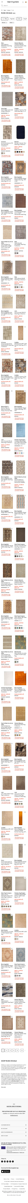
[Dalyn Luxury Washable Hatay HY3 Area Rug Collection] (7, 884)
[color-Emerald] (6, 906)
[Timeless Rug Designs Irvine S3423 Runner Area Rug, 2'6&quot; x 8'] (7, 1023)
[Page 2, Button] (25, 1050)
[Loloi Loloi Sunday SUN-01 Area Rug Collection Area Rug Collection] (20, 783)
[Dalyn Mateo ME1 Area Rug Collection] (20, 607)
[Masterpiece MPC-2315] (20, 921)
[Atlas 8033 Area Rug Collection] (20, 714)
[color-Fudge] (15, 556)
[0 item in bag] (26, 2)
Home (8, 10)
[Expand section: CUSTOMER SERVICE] (14, 1125)
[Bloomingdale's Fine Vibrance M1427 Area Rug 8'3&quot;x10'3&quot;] (20, 678)
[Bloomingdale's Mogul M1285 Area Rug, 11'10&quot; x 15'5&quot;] (20, 167)
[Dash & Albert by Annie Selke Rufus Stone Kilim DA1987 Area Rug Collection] (20, 467)
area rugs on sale (15, 1080)
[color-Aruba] (17, 628)
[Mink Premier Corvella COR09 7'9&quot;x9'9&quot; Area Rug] (20, 642)
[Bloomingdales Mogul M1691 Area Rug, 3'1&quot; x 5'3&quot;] (7, 750)
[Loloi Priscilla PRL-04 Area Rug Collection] (7, 430)
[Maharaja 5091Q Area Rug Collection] (20, 1023)
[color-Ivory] (21, 556)
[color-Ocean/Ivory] (17, 804)
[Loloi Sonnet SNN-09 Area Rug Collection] (20, 301)
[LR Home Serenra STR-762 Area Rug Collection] (7, 132)
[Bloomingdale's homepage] (2, 10)
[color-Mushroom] (15, 287)
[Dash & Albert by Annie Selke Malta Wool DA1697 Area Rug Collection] (7, 642)
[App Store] (5, 1171)
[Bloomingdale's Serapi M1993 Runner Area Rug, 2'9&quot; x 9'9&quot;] (20, 851)
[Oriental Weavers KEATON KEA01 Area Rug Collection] (20, 571)
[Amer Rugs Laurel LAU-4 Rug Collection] (7, 99)
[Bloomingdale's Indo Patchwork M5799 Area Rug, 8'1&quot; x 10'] (7, 167)
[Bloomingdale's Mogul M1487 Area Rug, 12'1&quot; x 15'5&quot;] (7, 268)
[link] (7, 49)
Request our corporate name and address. (15, 1192)
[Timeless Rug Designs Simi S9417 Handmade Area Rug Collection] (20, 430)
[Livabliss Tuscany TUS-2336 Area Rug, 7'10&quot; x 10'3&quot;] (20, 366)
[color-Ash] (17, 556)
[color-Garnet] (8, 906)
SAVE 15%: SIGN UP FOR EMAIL (14, 1106)
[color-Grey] (17, 662)
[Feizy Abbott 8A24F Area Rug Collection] (20, 268)
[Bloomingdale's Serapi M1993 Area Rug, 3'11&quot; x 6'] (7, 535)
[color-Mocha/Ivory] (15, 804)
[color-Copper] (21, 152)
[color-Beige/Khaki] (2, 836)
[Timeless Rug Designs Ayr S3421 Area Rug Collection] (7, 678)
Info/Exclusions (14, 1115)
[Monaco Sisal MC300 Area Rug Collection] (20, 535)
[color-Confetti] (19, 628)
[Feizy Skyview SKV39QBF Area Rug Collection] (20, 232)
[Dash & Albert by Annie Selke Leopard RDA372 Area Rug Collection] (7, 571)
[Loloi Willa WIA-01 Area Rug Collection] (7, 783)
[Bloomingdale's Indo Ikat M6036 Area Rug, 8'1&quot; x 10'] (7, 467)
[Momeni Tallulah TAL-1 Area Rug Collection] (20, 132)
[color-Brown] (2, 153)
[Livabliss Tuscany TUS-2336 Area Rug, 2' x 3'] (20, 99)
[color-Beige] (24, 152)
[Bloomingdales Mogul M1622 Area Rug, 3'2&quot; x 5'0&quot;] (7, 607)
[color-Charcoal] (17, 287)
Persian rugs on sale (16, 1079)
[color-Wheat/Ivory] (19, 804)
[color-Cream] (4, 153)
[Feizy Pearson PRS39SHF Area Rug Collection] (7, 33)
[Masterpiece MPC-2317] (7, 818)
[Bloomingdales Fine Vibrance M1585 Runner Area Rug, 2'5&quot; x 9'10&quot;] (20, 818)
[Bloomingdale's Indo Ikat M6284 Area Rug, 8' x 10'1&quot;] (7, 301)
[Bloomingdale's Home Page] (13, 2)
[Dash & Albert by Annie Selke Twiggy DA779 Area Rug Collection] (7, 232)
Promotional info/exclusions (13, 1152)
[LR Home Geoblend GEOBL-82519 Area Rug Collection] (7, 333)
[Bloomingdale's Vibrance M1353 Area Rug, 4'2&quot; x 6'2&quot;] (7, 66)
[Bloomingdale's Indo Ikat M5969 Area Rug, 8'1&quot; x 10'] (20, 750)
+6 (23, 287)
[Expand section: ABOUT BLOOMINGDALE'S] (14, 1132)
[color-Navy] (17, 152)
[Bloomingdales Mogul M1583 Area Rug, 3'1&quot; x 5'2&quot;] (20, 501)
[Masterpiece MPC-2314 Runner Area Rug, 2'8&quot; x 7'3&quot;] (20, 333)
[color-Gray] (17, 253)
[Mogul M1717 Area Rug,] (7, 501)
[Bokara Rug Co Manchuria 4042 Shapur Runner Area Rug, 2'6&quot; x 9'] (7, 397)
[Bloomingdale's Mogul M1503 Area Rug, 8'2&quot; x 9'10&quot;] (7, 955)
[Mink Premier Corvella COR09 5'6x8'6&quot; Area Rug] (7, 921)
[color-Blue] (21, 453)
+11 (23, 453)
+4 (23, 556)
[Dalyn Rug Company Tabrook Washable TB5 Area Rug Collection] (20, 955)
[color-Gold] (21, 287)
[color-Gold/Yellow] (15, 735)
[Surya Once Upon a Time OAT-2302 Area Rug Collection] (7, 851)
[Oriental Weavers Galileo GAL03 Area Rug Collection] (20, 990)
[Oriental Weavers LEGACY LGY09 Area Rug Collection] (20, 66)
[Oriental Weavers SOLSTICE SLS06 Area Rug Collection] (20, 33)
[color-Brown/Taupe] (4, 836)
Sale (5, 10)
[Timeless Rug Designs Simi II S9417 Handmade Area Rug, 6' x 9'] (20, 201)
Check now (21, 1152)
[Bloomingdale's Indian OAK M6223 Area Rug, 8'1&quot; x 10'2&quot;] (7, 201)
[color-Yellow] (19, 453)
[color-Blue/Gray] (17, 735)
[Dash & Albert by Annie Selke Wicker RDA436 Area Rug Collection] (7, 714)
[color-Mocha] (15, 628)
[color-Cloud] (19, 287)
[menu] (2, 2)
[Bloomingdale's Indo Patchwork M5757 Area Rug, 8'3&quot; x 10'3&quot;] (7, 366)
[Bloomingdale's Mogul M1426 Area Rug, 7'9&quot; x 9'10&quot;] (20, 397)
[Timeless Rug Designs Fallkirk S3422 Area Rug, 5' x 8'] (20, 884)
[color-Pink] (15, 152)
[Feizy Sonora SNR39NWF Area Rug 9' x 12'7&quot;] (7, 990)
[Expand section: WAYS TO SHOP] (14, 1136)
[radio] (2, 153)
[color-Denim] (21, 628)
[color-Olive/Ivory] (21, 804)
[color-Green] (19, 152)
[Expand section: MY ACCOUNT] (14, 1128)
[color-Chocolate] (2, 906)
